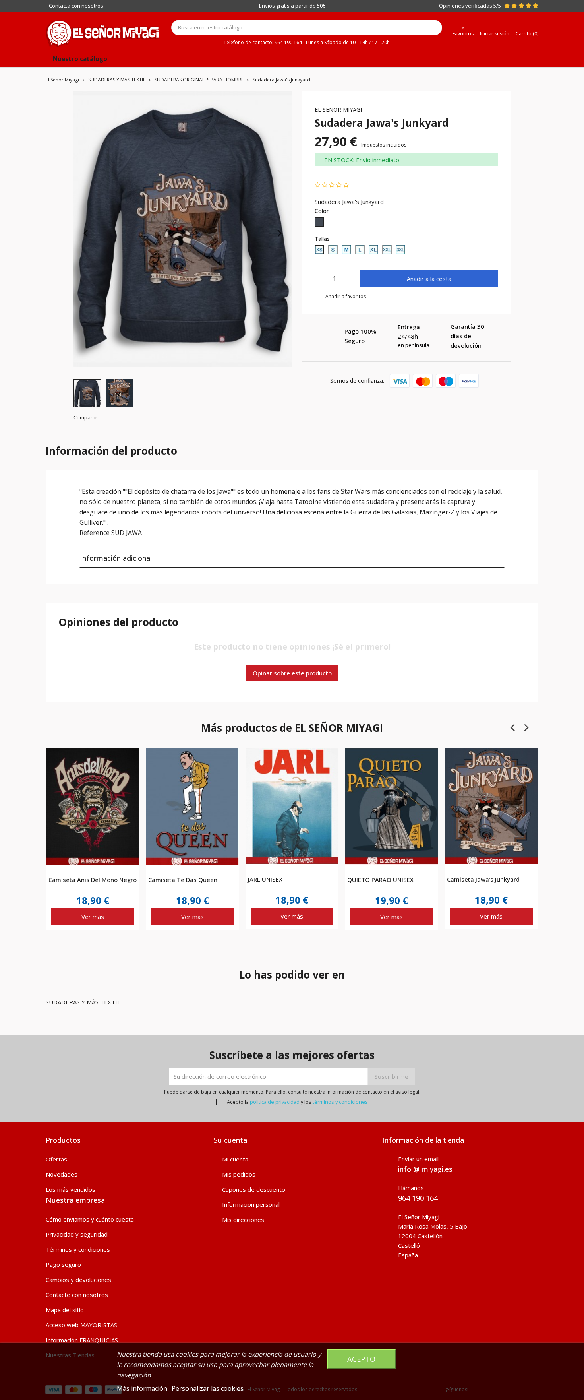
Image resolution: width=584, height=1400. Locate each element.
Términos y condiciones (78, 1249)
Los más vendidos (70, 1189)
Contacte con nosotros (77, 1295)
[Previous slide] (86, 233)
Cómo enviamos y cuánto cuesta (90, 1219)
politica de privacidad (275, 1101)
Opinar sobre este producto (292, 673)
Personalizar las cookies (208, 1388)
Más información (143, 1388)
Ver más (92, 917)
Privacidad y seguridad (77, 1234)
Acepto (361, 1359)
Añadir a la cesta (429, 279)
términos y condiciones (340, 1101)
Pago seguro (63, 1264)
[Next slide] (279, 233)
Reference (94, 532)
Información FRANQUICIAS (82, 1340)
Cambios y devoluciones (78, 1280)
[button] (87, 393)
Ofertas (56, 1159)
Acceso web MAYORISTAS (81, 1325)
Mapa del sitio (65, 1310)
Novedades (61, 1174)
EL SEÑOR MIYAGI (338, 109)
